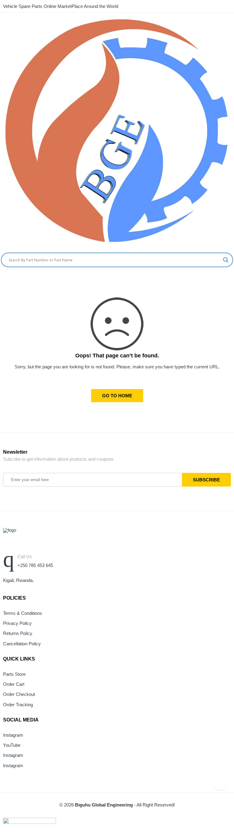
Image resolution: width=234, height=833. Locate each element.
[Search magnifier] (226, 260)
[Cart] (220, 280)
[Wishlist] (231, 280)
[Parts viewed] (219, 783)
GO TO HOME (117, 395)
